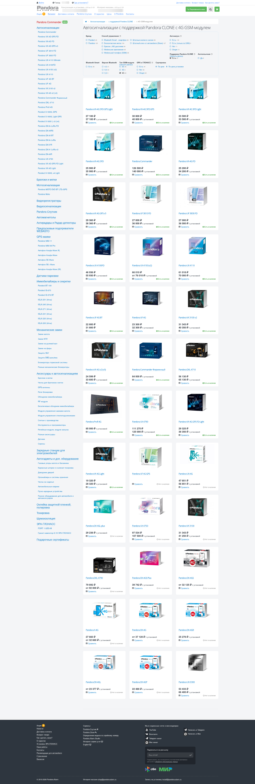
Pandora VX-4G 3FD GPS (143, 109)
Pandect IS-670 (44, 290)
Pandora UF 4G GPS (141, 473)
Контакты (130, 13)
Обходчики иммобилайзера (50, 396)
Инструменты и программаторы (52, 425)
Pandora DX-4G (139, 629)
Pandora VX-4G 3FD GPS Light (99, 109)
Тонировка (43, 513)
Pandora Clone (88, 732)
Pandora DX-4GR (186, 629)
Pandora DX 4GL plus (95, 525)
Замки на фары (45, 348)
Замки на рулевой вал (47, 343)
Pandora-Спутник (84, 13)
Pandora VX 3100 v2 (188, 317)
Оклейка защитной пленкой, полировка (54, 505)
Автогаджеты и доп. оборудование (58, 458)
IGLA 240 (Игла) (45, 304)
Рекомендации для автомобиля (49, 753)
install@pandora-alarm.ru (171, 779)
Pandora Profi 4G (93, 421)
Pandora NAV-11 (45, 241)
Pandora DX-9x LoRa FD (48, 126)
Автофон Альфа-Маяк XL (49, 250)
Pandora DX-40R (45, 154)
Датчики (41, 439)
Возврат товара (198, 2)
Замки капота (44, 334)
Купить (106, 103)
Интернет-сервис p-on (92, 741)
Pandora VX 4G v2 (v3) (96, 369)
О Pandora (118, 13)
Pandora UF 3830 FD (188, 213)
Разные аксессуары (46, 434)
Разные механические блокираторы (53, 367)
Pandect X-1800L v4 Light (49, 173)
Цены (109, 13)
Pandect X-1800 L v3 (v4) (48, 121)
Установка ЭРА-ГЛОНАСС (47, 744)
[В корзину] (217, 9)
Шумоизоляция (46, 518)
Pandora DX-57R (45, 144)
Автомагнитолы (46, 217)
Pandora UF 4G (139, 317)
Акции (39, 13)
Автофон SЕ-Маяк (46, 259)
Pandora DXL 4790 (94, 577)
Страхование (42, 756)
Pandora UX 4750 (140, 525)
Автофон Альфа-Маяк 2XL (49, 269)
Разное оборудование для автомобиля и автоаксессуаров (56, 497)
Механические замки (49, 330)
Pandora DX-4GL (93, 682)
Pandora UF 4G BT (94, 317)
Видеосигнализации (49, 206)
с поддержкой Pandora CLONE (121, 21)
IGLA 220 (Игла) (45, 318)
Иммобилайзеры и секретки (54, 281)
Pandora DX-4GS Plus (141, 577)
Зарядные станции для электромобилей (51, 451)
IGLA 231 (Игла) (45, 313)
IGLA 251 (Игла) (45, 299)
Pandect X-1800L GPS (47, 112)
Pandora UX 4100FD (95, 265)
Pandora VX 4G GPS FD (48, 36)
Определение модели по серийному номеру (101, 735)
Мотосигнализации (48, 185)
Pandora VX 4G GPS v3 (96, 213)
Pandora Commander (142, 161)
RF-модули (43, 401)
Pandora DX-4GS (186, 577)
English (86, 744)
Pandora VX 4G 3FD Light (190, 109)
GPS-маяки (43, 236)
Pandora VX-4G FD (187, 161)
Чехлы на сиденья (46, 481)
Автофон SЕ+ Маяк (46, 264)
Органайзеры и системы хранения (53, 477)
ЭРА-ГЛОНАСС (46, 524)
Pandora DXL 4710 (187, 369)
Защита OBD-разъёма (47, 357)
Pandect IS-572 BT (46, 295)
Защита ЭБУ (43, 353)
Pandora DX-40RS (45, 130)
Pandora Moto (44, 194)
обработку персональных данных (166, 761)
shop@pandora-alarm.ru (107, 779)
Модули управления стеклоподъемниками (56, 415)
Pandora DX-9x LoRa (47, 140)
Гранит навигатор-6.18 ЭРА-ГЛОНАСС (54, 533)
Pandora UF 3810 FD (141, 213)
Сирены (41, 443)
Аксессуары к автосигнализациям (57, 373)
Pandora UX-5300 (187, 682)
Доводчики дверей (46, 472)
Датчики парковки (47, 276)
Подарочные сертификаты (53, 539)
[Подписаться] (190, 755)
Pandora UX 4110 (187, 265)
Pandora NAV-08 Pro (46, 245)
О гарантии (99, 13)
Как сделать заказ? (212, 2)
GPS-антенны (44, 387)
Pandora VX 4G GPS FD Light (191, 421)
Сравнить (92, 122)
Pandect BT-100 (45, 285)
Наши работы (42, 747)
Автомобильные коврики (48, 486)
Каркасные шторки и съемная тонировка (55, 467)
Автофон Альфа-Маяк (47, 255)
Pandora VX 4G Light (95, 473)
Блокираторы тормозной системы (52, 362)
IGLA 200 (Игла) (45, 323)
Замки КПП (43, 338)
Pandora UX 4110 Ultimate (49, 60)
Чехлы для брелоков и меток (50, 382)
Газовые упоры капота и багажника (53, 463)
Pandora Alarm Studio (91, 738)
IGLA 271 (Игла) (45, 309)
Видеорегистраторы (49, 200)
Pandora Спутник (47, 212)
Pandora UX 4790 (140, 421)
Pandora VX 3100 (186, 525)
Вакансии (40, 759)
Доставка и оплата (183, 2)
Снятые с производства (48, 420)
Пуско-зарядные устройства (50, 491)
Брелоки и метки (47, 179)
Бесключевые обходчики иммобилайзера (56, 406)
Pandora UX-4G (186, 473)
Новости (40, 728)
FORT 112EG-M (45, 528)
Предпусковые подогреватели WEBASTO (55, 229)
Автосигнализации (97, 21)
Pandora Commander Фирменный (148, 369)
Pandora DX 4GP (139, 682)
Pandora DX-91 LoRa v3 (48, 149)
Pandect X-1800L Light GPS (49, 116)
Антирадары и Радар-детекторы (56, 223)
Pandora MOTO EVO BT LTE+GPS (52, 189)
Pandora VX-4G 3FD (95, 161)
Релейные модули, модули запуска (53, 429)
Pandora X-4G (92, 629)
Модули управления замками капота (54, 410)
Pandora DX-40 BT (46, 135)
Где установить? (81, 2)
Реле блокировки (45, 392)
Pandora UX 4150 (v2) (142, 265)
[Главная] (86, 21)
